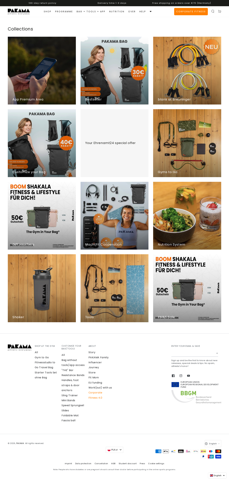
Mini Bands (68, 400)
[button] (212, 11)
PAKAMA (20, 443)
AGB (113, 463)
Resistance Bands (73, 375)
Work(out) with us (100, 387)
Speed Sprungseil (73, 405)
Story (91, 352)
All (36, 352)
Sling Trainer (70, 395)
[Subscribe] (217, 353)
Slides (65, 410)
